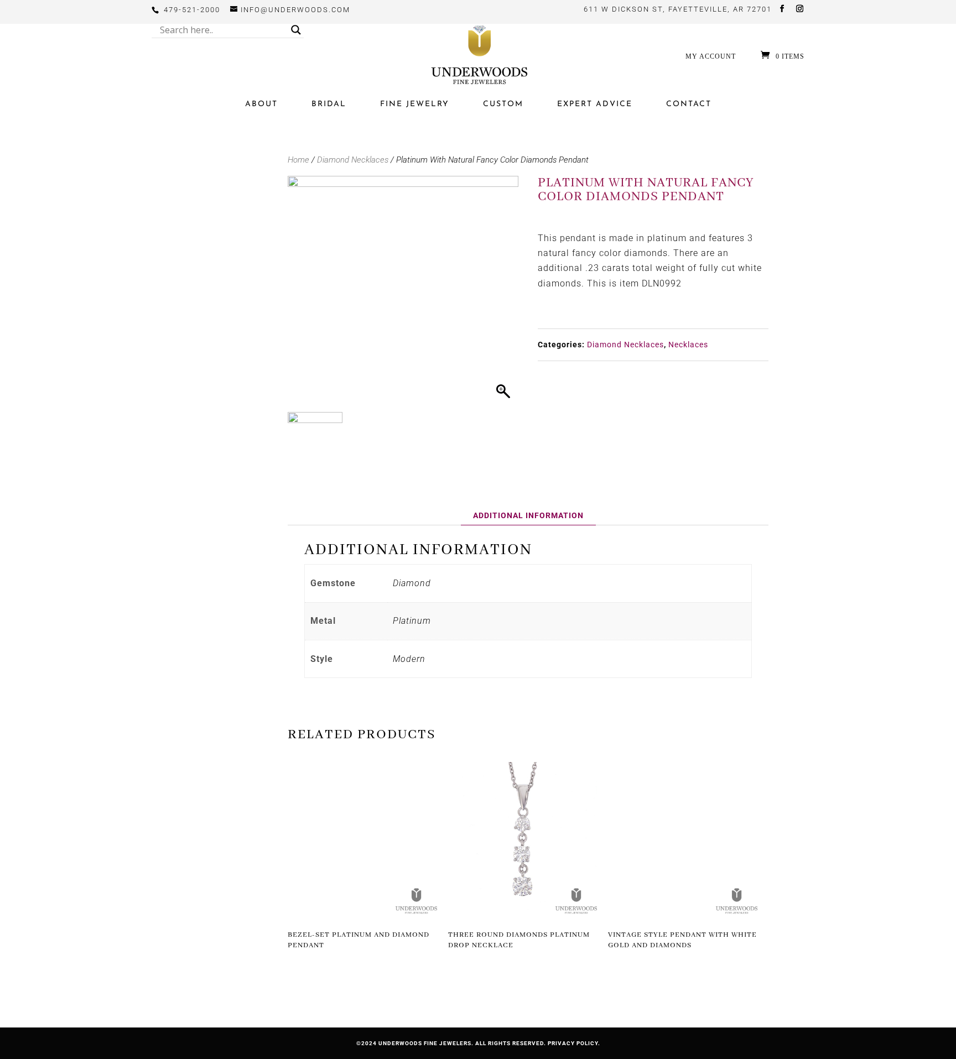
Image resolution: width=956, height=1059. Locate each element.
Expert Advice (594, 104)
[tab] (528, 515)
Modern (409, 659)
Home (298, 160)
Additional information (528, 515)
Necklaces (688, 344)
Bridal (328, 104)
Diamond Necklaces (352, 160)
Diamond (412, 583)
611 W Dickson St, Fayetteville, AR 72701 (678, 9)
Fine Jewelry (414, 104)
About (261, 104)
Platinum (412, 620)
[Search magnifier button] (296, 30)
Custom (503, 104)
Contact (688, 104)
